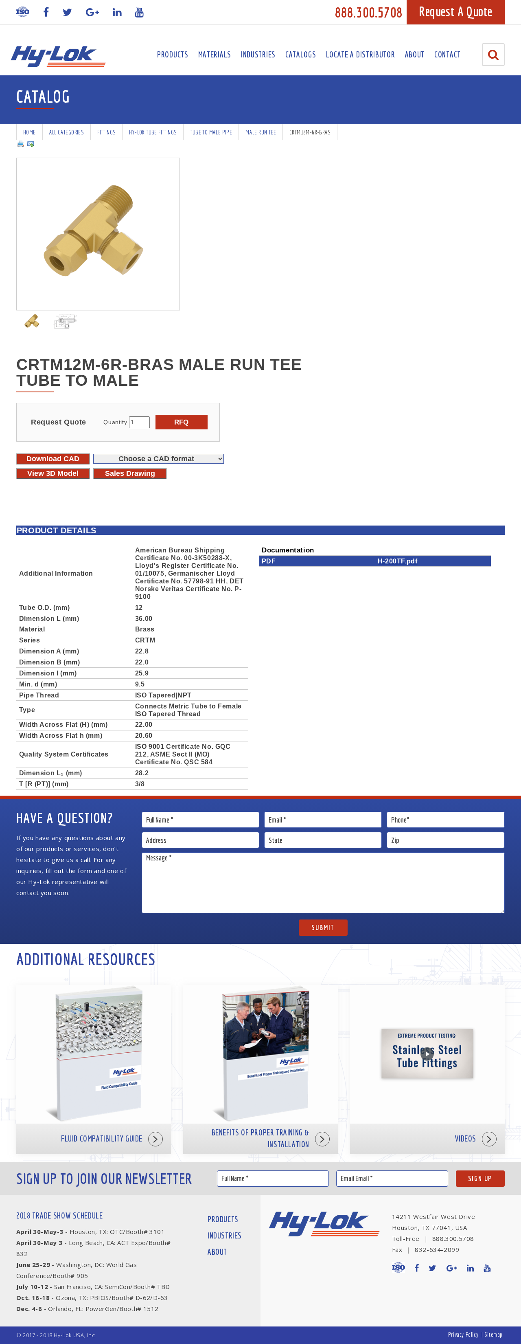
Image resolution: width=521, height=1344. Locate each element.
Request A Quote (456, 11)
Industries (258, 54)
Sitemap (493, 1334)
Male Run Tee (260, 132)
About (415, 54)
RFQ (181, 422)
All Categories (66, 132)
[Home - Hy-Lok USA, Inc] (58, 57)
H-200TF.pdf (398, 561)
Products (172, 54)
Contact (447, 54)
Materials (214, 54)
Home (29, 132)
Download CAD (52, 459)
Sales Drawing (130, 473)
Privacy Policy (463, 1334)
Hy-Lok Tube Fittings (153, 132)
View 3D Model (53, 473)
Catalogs (300, 54)
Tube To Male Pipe (211, 132)
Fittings (106, 132)
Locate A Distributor (360, 54)
